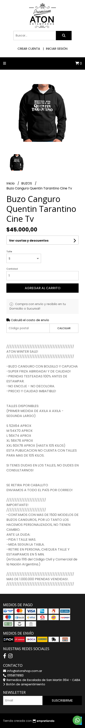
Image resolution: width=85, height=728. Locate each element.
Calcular (64, 328)
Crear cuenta (29, 48)
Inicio (10, 183)
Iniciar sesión (56, 48)
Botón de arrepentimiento (25, 684)
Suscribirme (62, 700)
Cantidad (12, 268)
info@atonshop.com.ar (24, 671)
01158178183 (15, 675)
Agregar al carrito (42, 288)
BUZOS (27, 183)
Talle (9, 251)
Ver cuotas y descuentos (28, 240)
